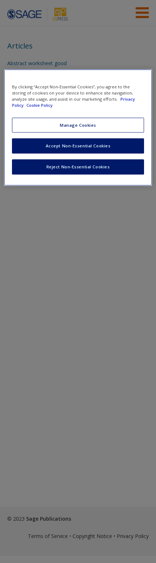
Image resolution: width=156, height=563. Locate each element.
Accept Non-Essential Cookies (78, 146)
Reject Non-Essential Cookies (78, 166)
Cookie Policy (39, 105)
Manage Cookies (78, 125)
